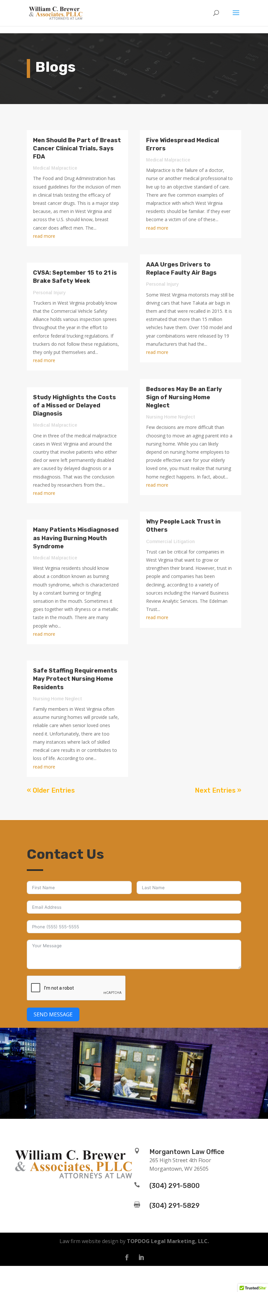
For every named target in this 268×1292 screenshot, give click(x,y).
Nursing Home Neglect (57, 698)
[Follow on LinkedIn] (141, 1257)
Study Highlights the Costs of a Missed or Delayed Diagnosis (74, 405)
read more (44, 236)
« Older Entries (51, 790)
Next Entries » (218, 790)
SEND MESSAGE (53, 1014)
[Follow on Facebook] (127, 1257)
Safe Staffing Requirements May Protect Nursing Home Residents (75, 679)
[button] (236, 17)
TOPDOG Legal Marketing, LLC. (168, 1241)
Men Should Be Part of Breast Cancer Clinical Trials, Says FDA (77, 148)
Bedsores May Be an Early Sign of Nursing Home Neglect (184, 397)
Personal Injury (49, 292)
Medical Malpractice (55, 168)
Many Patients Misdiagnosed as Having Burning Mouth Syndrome (76, 538)
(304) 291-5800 (174, 1186)
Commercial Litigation (170, 541)
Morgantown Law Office (187, 1152)
